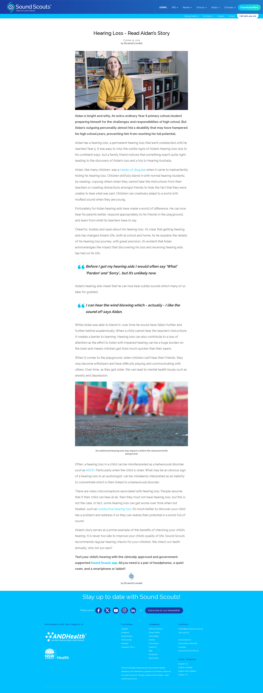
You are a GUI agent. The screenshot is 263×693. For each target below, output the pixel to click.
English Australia (185, 667)
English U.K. (183, 675)
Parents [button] (186, 7)
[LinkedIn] (133, 611)
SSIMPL (163, 7)
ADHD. (90, 470)
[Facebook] (99, 611)
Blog (150, 651)
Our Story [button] (207, 16)
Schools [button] (200, 7)
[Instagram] (124, 611)
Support (220, 16)
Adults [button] (214, 7)
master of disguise (133, 170)
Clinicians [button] (229, 7)
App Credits (153, 658)
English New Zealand (187, 671)
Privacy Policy (154, 632)
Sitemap (124, 643)
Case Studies (126, 636)
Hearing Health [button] (190, 16)
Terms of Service (155, 629)
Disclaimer (153, 654)
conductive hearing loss (114, 509)
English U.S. (183, 664)
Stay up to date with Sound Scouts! (131, 596)
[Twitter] (107, 611)
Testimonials (126, 640)
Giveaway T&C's (128, 647)
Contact (232, 16)
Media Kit (153, 647)
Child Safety (154, 636)
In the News (154, 643)
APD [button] (174, 7)
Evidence (125, 632)
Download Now (249, 7)
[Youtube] (116, 611)
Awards (152, 640)
